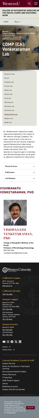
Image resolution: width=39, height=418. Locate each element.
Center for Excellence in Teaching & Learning (16, 367)
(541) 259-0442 (7, 319)
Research (7, 37)
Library (5, 383)
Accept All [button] (30, 408)
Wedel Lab (8, 122)
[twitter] (16, 341)
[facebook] (12, 341)
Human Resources (9, 374)
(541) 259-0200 (7, 309)
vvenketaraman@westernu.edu (15, 253)
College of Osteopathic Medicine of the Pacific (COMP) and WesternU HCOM (20, 13)
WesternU (5, 31)
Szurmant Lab (9, 110)
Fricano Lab (8, 86)
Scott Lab (7, 98)
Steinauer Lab (9, 106)
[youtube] (4, 341)
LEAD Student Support (10, 380)
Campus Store (7, 350)
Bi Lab (6, 78)
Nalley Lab (8, 90)
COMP (6, 22)
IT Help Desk (7, 377)
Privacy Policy (11, 413)
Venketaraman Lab (10, 114)
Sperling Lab (8, 102)
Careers (5, 347)
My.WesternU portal (10, 386)
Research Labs (17, 37)
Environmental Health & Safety (14, 371)
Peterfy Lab (8, 94)
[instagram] (8, 341)
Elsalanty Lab (9, 82)
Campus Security (8, 363)
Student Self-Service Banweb (13, 389)
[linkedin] (20, 341)
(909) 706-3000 (7, 294)
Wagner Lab (8, 118)
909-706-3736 (9, 250)
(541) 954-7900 (7, 335)
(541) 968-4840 (7, 330)
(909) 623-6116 (7, 286)
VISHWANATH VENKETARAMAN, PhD (18, 233)
